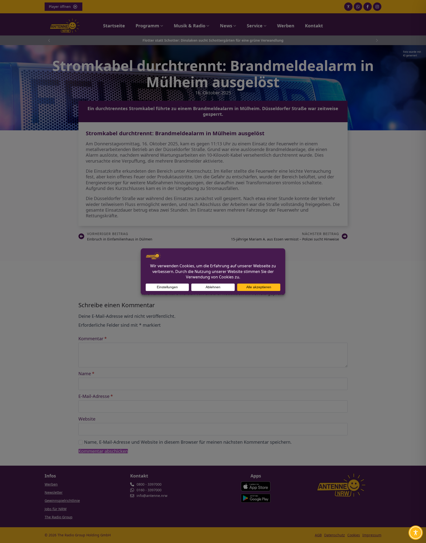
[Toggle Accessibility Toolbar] (415, 532)
